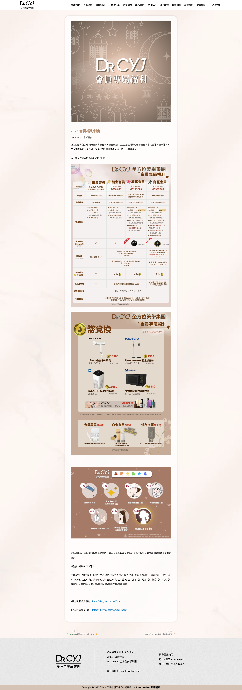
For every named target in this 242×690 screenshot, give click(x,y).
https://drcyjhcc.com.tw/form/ (106, 601)
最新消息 (87, 5)
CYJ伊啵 (216, 5)
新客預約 (188, 5)
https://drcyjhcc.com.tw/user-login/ (109, 610)
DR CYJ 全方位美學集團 (124, 661)
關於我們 (75, 5)
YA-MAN (152, 5)
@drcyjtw (119, 656)
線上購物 (164, 5)
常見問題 (127, 5)
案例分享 (115, 5)
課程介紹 (100, 5)
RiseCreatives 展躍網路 (148, 687)
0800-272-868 (126, 652)
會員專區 (201, 5)
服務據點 (139, 5)
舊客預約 (176, 5)
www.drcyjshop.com (129, 671)
